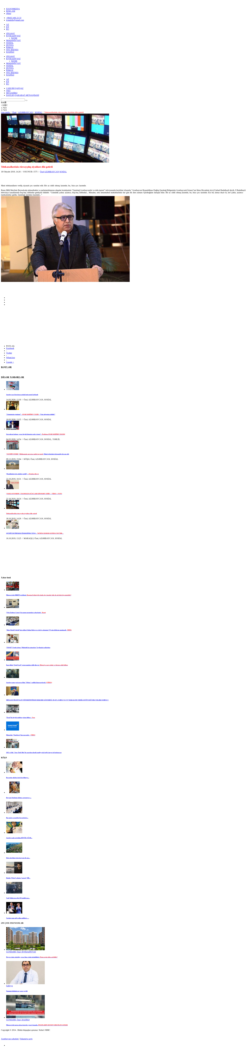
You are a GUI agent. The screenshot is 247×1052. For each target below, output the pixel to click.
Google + (10, 362)
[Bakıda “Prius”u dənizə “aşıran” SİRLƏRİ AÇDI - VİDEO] (14, 873)
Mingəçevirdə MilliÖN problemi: (38, 595)
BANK (14, 38)
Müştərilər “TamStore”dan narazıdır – (20, 735)
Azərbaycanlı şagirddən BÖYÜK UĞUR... (19, 838)
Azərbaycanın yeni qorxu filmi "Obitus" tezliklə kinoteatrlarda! (29, 682)
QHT (8, 91)
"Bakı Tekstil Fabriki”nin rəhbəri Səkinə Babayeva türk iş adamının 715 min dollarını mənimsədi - (39, 630)
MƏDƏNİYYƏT (13, 40)
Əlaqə (8, 13)
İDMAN (9, 47)
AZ (7, 24)
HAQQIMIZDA (13, 9)
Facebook (10, 348)
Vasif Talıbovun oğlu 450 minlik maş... (18, 898)
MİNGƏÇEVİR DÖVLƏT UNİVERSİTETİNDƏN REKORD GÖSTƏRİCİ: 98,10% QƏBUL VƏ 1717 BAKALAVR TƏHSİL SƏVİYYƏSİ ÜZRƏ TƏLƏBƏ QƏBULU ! (57, 700)
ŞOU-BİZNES (12, 50)
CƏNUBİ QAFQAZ (14, 88)
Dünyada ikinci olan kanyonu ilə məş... (18, 858)
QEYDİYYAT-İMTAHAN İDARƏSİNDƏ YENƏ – (35, 533)
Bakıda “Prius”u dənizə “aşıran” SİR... (18, 878)
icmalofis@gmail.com (15, 20)
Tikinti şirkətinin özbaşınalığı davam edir (37, 454)
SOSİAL (10, 43)
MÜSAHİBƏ (11, 93)
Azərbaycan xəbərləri (10, 1039)
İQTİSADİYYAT (13, 36)
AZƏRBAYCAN (51, 172)
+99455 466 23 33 (13, 18)
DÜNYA (10, 45)
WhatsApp (10, 357)
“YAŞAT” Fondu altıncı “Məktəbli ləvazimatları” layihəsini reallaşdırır (28, 647)
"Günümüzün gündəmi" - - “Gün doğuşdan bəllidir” (30, 414)
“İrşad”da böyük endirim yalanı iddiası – (20, 717)
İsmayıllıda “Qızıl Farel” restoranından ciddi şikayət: (37, 665)
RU (7, 29)
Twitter (9, 353)
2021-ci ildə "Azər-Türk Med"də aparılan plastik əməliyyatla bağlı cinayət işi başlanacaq (33, 752)
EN (7, 27)
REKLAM (10, 11)
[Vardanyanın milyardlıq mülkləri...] (14, 913)
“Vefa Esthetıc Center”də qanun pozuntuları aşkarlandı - (26, 612)
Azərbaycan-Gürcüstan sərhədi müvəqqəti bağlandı (22, 394)
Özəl (42, 172)
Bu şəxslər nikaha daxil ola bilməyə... (17, 777)
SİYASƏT (10, 33)
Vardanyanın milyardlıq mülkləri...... (17, 918)
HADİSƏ (10, 52)
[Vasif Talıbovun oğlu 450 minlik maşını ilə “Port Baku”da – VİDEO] (14, 893)
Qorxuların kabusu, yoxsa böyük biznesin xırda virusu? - (35, 434)
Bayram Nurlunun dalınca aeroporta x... (18, 797)
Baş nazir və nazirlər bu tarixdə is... (17, 817)
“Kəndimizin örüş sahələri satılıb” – (22, 474)
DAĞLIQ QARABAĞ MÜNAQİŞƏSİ (22, 95)
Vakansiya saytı (26, 1039)
